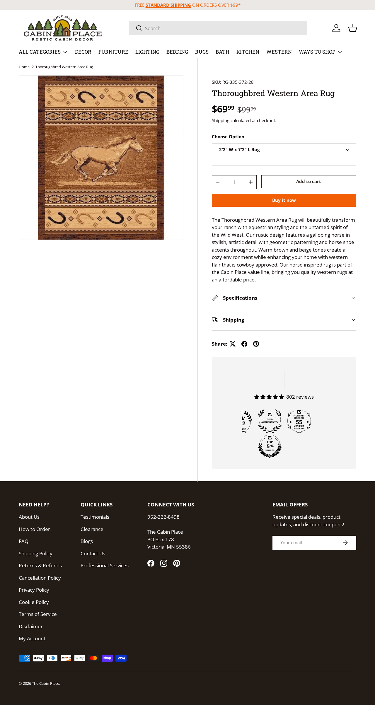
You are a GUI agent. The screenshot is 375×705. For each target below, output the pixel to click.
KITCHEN (247, 51)
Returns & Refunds (40, 565)
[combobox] (218, 28)
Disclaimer (31, 626)
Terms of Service (38, 614)
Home (24, 67)
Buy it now (284, 200)
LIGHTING (147, 51)
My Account (32, 638)
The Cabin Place (45, 683)
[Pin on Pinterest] (256, 344)
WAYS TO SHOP (317, 51)
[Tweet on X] (232, 344)
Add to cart (308, 181)
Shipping (220, 120)
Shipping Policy (35, 553)
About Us (29, 516)
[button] (352, 28)
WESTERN (279, 51)
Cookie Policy (34, 602)
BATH (222, 51)
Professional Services (105, 565)
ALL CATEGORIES (40, 51)
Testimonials (95, 516)
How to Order (34, 529)
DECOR (83, 51)
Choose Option (228, 136)
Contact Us (93, 553)
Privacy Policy (34, 589)
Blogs (87, 541)
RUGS (202, 51)
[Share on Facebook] (244, 344)
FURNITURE (113, 51)
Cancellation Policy (40, 577)
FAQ (23, 541)
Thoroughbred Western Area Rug (64, 67)
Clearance (92, 529)
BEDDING (177, 51)
